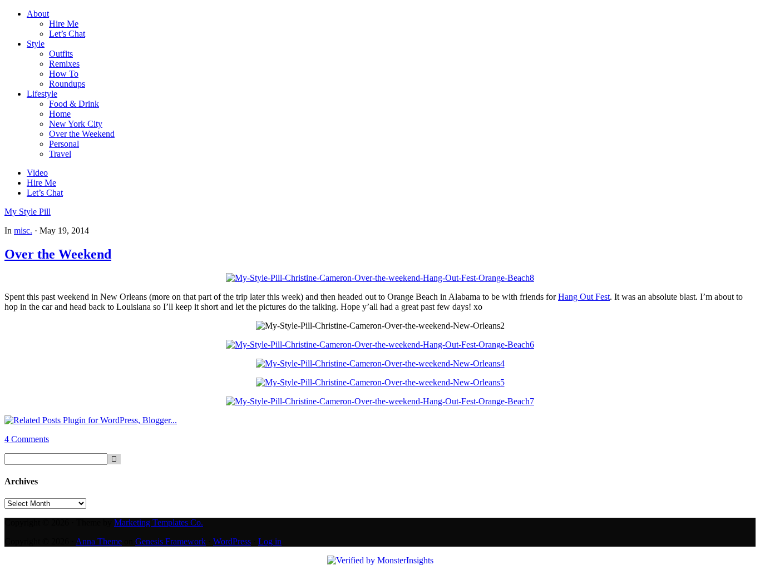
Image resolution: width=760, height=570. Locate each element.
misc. (23, 230)
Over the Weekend (57, 254)
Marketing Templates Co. (158, 522)
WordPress (232, 541)
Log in (270, 541)
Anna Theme (99, 541)
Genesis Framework (170, 541)
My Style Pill (27, 211)
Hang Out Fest (584, 296)
